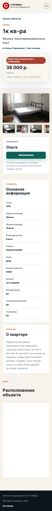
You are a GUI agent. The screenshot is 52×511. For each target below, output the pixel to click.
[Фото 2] (22, 129)
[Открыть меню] (46, 6)
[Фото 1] (9, 129)
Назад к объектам (12, 18)
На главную (8, 506)
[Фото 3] (36, 129)
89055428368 (26, 155)
